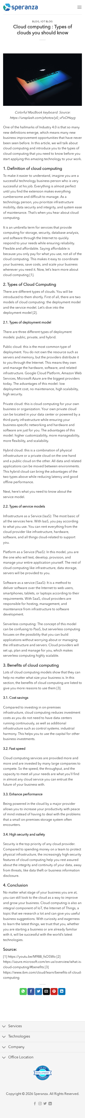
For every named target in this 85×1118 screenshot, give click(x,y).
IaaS (47, 516)
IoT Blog (47, 22)
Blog (35, 22)
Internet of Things (62, 908)
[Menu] (79, 7)
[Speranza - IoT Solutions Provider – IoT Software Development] (20, 7)
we (43, 924)
